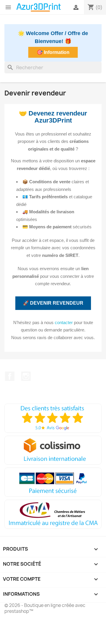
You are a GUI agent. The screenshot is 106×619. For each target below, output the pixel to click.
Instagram (26, 376)
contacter (64, 322)
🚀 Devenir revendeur (53, 303)
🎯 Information (53, 52)
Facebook (9, 376)
